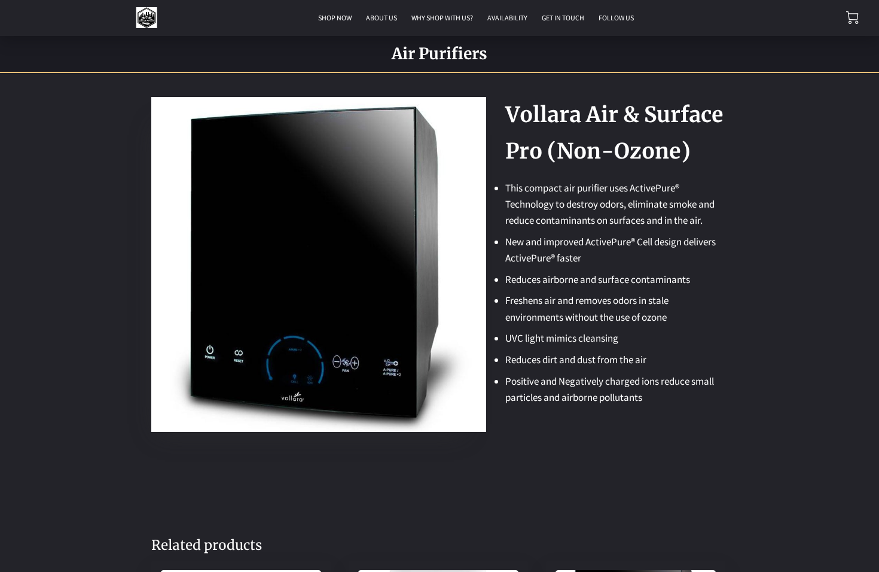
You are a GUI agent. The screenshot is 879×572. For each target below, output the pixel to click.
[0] (852, 17)
